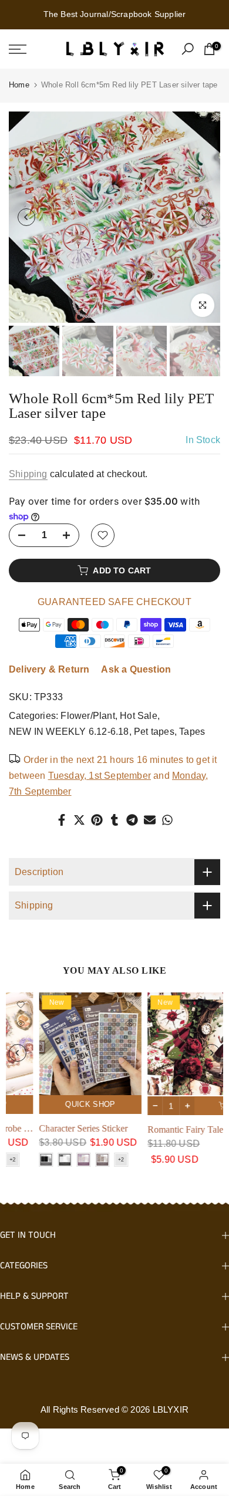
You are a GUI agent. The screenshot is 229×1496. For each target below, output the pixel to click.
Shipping (28, 474)
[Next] (202, 217)
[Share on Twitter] (79, 820)
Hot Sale (138, 716)
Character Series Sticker (53, 1128)
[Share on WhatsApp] (167, 820)
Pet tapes (154, 732)
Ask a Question (136, 669)
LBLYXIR (170, 1409)
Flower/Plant (87, 716)
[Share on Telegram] (132, 820)
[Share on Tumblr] (114, 820)
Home (19, 84)
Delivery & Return (49, 669)
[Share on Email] (150, 820)
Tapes (192, 732)
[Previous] (26, 217)
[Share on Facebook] (62, 820)
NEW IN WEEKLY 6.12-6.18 (69, 732)
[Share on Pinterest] (97, 820)
